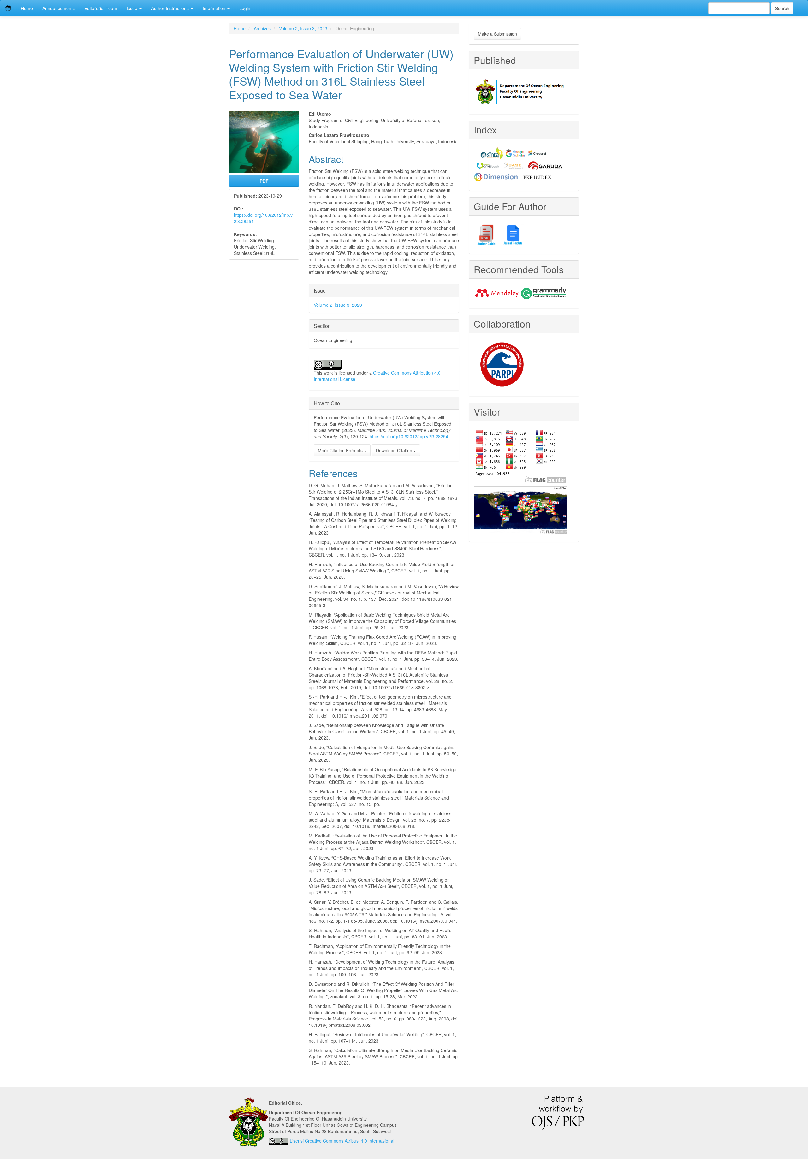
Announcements (58, 8)
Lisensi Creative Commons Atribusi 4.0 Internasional (342, 1141)
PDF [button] (264, 181)
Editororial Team (100, 8)
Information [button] (215, 8)
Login (244, 8)
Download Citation (394, 450)
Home (27, 8)
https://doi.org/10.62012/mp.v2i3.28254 (409, 436)
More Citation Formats (341, 450)
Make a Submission (497, 34)
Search (782, 8)
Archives (262, 28)
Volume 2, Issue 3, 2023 (303, 28)
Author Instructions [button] (170, 8)
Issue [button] (133, 8)
